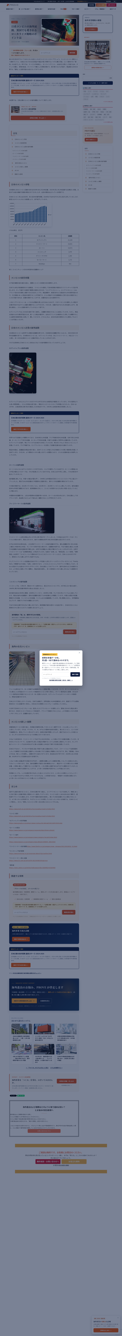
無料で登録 (75, 674)
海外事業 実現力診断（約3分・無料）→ (61, 680)
